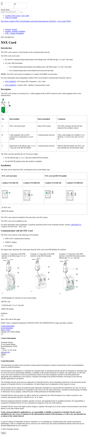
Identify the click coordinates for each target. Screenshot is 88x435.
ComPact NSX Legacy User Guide (17, 16)
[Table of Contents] (2, 24)
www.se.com (5, 352)
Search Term (5, 10)
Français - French (11, 29)
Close (3, 354)
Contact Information (7, 326)
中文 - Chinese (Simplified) (14, 33)
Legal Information (7, 328)
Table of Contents (11, 18)
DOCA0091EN (10, 85)
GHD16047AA (76, 225)
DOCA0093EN (10, 81)
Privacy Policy (6, 330)
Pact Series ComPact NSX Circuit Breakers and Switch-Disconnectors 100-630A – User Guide (33, 21)
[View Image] (2, 114)
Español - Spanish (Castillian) (15, 31)
